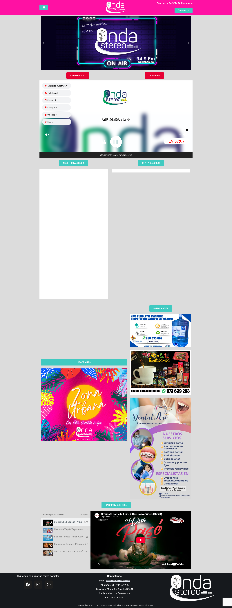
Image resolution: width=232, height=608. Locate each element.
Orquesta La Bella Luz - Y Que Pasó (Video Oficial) (68, 522)
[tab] (65, 522)
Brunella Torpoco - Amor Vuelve (68, 537)
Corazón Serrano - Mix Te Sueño (68, 551)
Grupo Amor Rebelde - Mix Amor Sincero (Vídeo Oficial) (69, 544)
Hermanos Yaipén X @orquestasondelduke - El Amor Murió (68, 529)
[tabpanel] (140, 540)
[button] (44, 43)
